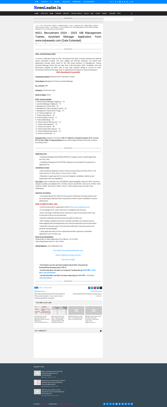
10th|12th (44, 1)
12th (41, 25)
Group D (66, 13)
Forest (104, 13)
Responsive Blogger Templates (65, 404)
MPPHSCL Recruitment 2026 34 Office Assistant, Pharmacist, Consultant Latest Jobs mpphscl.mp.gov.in (93, 319)
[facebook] (113, 1)
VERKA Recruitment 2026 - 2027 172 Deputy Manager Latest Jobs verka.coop (75, 318)
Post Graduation (88, 1)
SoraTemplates (44, 404)
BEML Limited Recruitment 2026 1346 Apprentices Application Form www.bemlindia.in (52, 373)
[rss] (117, 1)
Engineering (77, 1)
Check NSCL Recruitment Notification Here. (68, 250)
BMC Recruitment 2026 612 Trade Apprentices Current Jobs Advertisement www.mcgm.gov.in (53, 391)
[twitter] (111, 1)
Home (36, 1)
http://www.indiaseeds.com (80, 207)
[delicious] (132, 1)
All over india (47, 25)
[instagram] (115, 1)
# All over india (47, 287)
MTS (119, 13)
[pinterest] (125, 1)
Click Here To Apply (68, 259)
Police (86, 13)
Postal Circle (76, 13)
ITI (51, 1)
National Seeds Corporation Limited (52, 45)
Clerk (98, 13)
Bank (51, 13)
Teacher (112, 13)
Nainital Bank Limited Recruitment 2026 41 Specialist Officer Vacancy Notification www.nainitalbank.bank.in (41, 319)
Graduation (66, 1)
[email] (120, 1)
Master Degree (88, 25)
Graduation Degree (63, 25)
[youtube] (122, 1)
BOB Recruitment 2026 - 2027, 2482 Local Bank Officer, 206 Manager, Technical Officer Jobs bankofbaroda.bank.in (58, 319)
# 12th (40, 287)
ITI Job (71, 25)
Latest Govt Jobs (78, 25)
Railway (58, 13)
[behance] (127, 1)
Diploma (57, 1)
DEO (92, 13)
